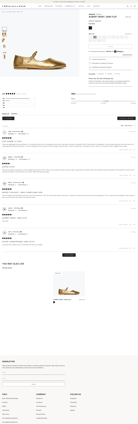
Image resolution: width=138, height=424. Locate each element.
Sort (122, 126)
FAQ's (4, 406)
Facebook (73, 402)
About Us (39, 398)
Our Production (41, 406)
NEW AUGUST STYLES (71, 1)
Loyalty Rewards (41, 418)
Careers (38, 410)
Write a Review (128, 118)
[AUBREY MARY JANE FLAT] (69, 284)
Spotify (72, 410)
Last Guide (5, 410)
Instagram (73, 398)
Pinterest (73, 406)
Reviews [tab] (5, 114)
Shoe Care (5, 414)
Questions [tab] (14, 114)
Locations (39, 402)
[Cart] (135, 6)
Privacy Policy (40, 414)
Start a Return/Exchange (10, 398)
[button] (110, 14)
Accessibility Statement (10, 422)
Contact (4, 402)
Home (4, 12)
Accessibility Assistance (10, 418)
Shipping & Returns (127, 54)
